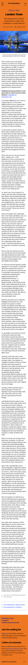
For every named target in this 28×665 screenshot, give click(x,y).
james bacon (21, 595)
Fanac (17, 10)
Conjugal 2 (5, 620)
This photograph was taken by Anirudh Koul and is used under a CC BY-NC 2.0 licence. (14, 55)
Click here (5, 633)
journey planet (8, 597)
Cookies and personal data (10, 622)
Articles (12, 10)
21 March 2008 (21, 27)
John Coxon (10, 27)
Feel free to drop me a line (14, 649)
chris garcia (7, 595)
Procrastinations (14, 3)
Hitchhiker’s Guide (7, 618)
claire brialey (14, 595)
